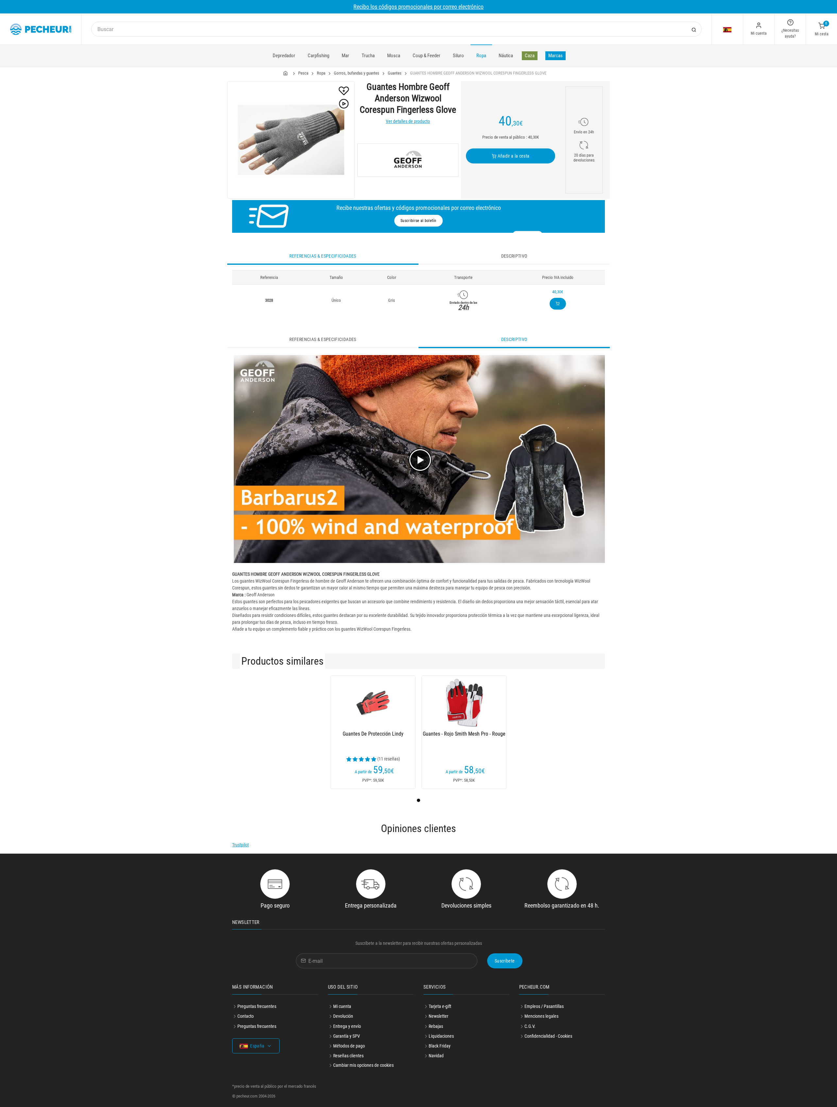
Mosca (393, 56)
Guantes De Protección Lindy (373, 734)
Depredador (284, 56)
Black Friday (440, 1045)
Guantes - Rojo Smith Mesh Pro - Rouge (464, 734)
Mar (345, 56)
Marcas (555, 56)
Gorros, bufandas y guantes (356, 73)
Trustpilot (240, 844)
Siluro (458, 56)
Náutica (506, 56)
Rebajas (436, 1026)
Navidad (436, 1055)
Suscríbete (505, 960)
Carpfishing (318, 56)
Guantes (394, 73)
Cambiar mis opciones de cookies (363, 1065)
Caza (530, 56)
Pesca (303, 73)
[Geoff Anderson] (407, 160)
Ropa (481, 56)
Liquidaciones (441, 1036)
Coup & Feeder (426, 56)
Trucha (368, 56)
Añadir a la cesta (512, 156)
